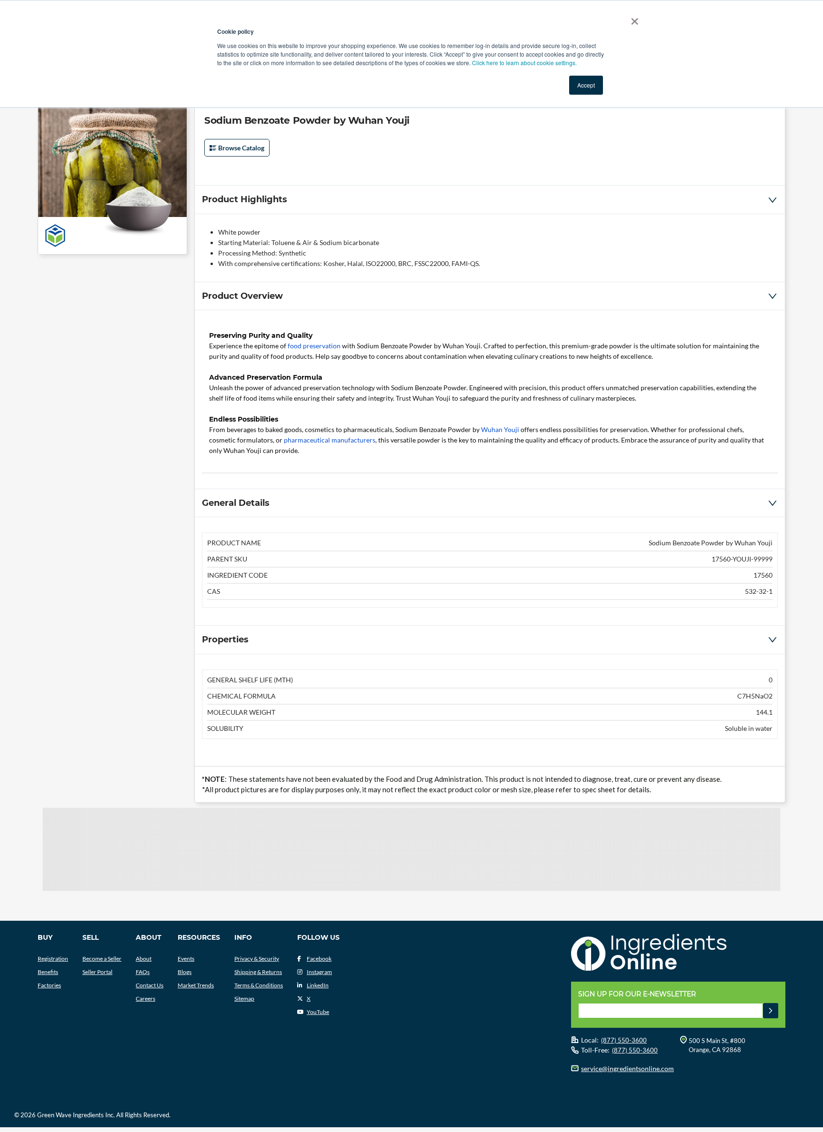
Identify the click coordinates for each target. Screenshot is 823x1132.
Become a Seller (101, 958)
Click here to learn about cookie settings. (524, 63)
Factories (49, 985)
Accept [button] (586, 85)
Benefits (48, 971)
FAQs (143, 971)
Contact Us (149, 985)
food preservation (314, 346)
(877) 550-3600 (624, 1040)
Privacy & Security (256, 958)
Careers (145, 998)
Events (186, 958)
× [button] (632, 18)
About (143, 958)
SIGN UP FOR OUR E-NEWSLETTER (637, 994)
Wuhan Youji (500, 429)
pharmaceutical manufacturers (329, 440)
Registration (53, 958)
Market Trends (196, 985)
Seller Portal (97, 971)
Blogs (184, 971)
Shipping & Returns (258, 971)
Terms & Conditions (258, 985)
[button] (490, 199)
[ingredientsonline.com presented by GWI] (682, 954)
